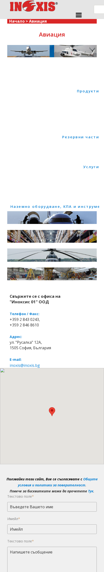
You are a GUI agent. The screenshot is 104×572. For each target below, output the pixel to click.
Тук (90, 491)
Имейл (13, 518)
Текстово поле (20, 496)
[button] (79, 15)
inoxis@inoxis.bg (25, 365)
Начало (17, 21)
